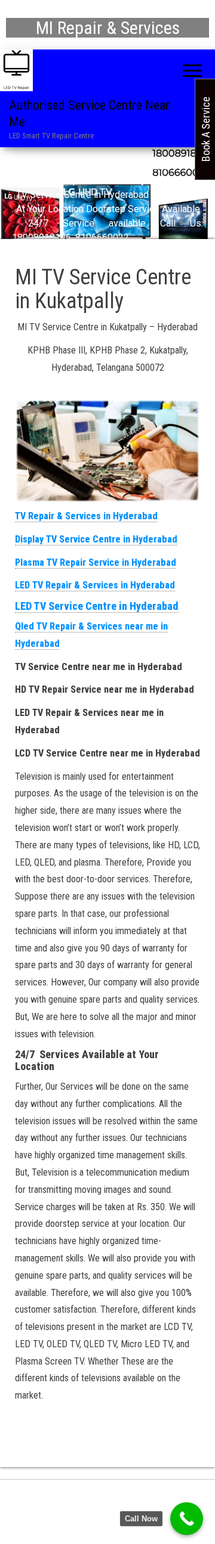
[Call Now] (186, 1518)
